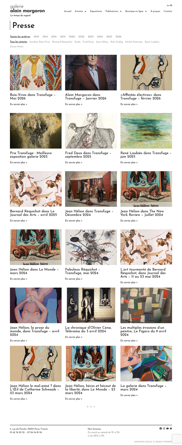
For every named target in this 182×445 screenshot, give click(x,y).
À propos (155, 11)
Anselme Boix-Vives (39, 42)
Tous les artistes (18, 42)
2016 (54, 37)
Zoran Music (16, 46)
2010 (36, 37)
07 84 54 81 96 (34, 432)
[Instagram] (164, 428)
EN (168, 6)
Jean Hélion (102, 42)
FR (171, 6)
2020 (72, 37)
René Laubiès (152, 42)
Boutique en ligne (134, 11)
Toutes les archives (20, 37)
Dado (77, 42)
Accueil (67, 11)
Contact (168, 11)
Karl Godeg (116, 42)
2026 (118, 37)
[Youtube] (167, 428)
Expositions (96, 11)
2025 (109, 37)
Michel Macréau (134, 42)
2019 (62, 37)
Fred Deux (88, 42)
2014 (45, 37)
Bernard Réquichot (62, 42)
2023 (91, 37)
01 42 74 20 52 (17, 432)
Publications (112, 11)
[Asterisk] (171, 428)
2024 (100, 37)
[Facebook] (161, 428)
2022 (81, 37)
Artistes (79, 11)
